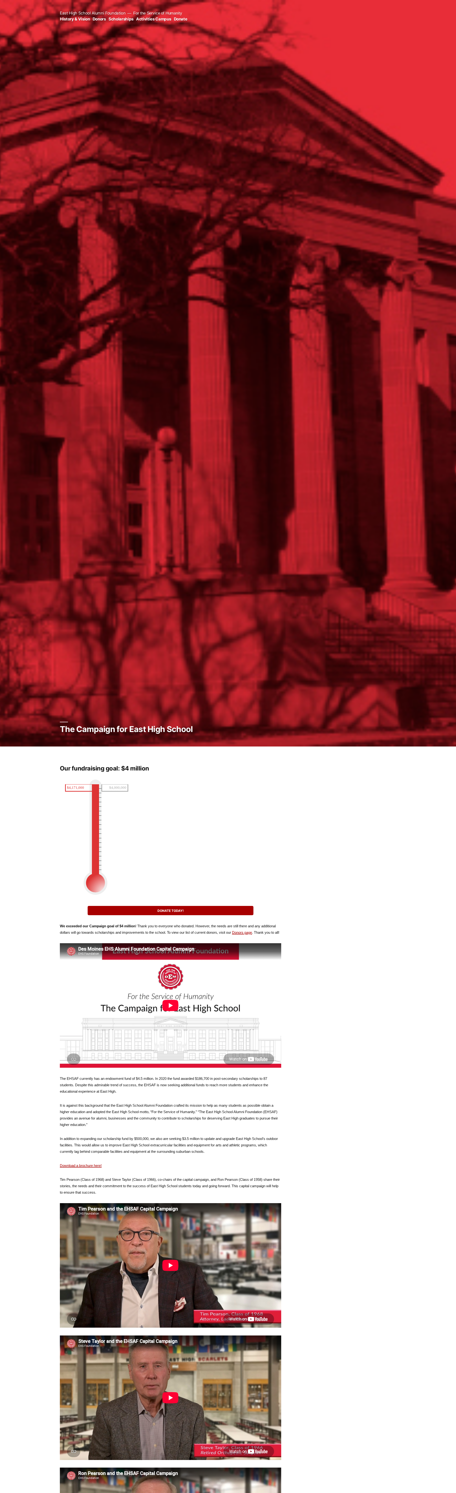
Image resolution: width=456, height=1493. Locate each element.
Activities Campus (153, 19)
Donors (99, 19)
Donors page (242, 932)
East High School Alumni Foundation (93, 13)
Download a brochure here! (81, 1165)
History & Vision (75, 19)
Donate (180, 19)
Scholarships (121, 19)
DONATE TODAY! (170, 911)
